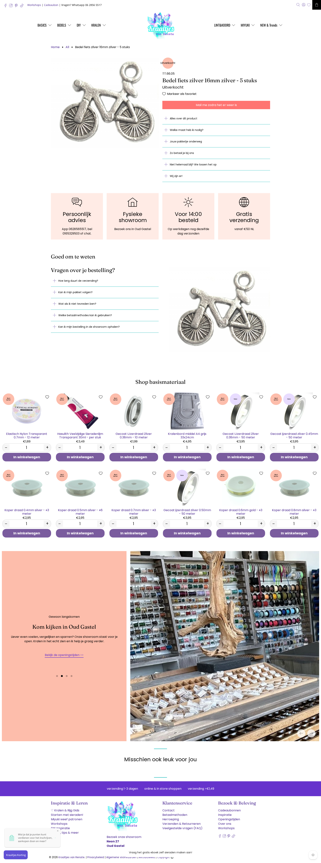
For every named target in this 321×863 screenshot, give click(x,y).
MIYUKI (245, 25)
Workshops (34, 5)
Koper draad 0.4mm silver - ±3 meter (26, 511)
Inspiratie (225, 815)
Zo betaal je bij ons (182, 153)
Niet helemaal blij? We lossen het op (193, 164)
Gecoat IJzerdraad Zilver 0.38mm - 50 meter (241, 435)
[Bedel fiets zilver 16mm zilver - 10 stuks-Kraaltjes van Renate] (105, 103)
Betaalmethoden (174, 815)
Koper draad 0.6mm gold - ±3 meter (240, 511)
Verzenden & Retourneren (181, 824)
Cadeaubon (51, 5)
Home (55, 47)
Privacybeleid (95, 857)
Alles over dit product (183, 118)
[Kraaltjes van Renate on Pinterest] (17, 6)
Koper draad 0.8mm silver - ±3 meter (294, 511)
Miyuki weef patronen (66, 819)
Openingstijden (229, 819)
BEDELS (61, 25)
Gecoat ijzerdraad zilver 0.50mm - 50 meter (187, 511)
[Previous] (301, 733)
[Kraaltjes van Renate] (160, 25)
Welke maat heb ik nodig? (186, 130)
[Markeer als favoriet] (47, 397)
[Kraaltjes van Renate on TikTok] (22, 6)
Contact (168, 810)
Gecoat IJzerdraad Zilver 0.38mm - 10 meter (134, 435)
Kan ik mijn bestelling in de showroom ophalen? (89, 327)
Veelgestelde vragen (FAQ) (182, 828)
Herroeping (170, 819)
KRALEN (96, 25)
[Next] (311, 733)
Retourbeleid (147, 857)
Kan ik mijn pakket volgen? (75, 292)
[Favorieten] (308, 4)
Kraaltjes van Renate (72, 857)
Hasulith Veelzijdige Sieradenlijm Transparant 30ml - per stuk (80, 435)
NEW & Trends (268, 25)
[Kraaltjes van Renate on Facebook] (6, 6)
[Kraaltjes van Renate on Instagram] (11, 6)
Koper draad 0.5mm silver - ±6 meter (80, 511)
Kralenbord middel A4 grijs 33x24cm (187, 435)
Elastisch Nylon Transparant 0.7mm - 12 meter (26, 435)
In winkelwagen (26, 457)
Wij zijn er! (176, 176)
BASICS (42, 25)
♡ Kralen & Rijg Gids (65, 810)
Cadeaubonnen (229, 810)
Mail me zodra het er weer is (216, 105)
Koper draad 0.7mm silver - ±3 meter (133, 511)
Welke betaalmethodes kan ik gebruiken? (85, 315)
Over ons (224, 824)
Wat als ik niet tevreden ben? (77, 304)
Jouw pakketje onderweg (186, 141)
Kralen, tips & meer (65, 833)
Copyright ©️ (165, 857)
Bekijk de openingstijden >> (64, 655)
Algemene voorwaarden (121, 857)
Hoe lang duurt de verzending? (78, 281)
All (67, 47)
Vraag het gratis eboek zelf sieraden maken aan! (160, 852)
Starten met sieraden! (67, 815)
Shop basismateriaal (160, 382)
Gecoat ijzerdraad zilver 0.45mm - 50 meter (294, 435)
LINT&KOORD (222, 25)
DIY (79, 25)
